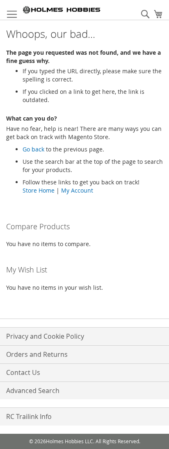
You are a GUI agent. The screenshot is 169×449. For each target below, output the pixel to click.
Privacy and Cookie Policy (45, 336)
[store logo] (62, 10)
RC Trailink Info (29, 416)
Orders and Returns (37, 354)
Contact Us (23, 372)
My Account (77, 190)
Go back (33, 149)
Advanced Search (32, 390)
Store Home (39, 190)
